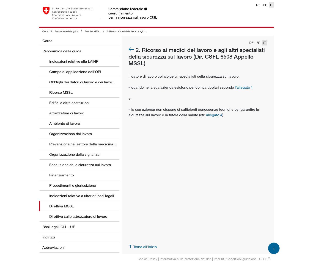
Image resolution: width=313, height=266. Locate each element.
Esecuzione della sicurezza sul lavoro (80, 164)
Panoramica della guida (66, 31)
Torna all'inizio (145, 246)
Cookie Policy (147, 259)
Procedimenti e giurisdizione (72, 185)
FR (265, 5)
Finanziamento (61, 175)
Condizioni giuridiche (241, 259)
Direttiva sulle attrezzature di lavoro (78, 216)
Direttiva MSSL (92, 31)
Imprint (219, 259)
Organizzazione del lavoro (70, 133)
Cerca (45, 31)
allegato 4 (214, 115)
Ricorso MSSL (61, 92)
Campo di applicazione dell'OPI (75, 71)
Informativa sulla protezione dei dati (185, 259)
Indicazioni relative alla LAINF (73, 61)
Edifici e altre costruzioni (69, 102)
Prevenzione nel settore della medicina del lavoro (89, 144)
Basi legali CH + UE (58, 226)
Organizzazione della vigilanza (74, 154)
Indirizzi (48, 237)
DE (258, 5)
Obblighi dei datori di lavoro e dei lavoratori (84, 82)
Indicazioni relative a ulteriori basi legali (81, 195)
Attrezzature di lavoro (66, 113)
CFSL (263, 259)
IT (271, 5)
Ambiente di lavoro (64, 123)
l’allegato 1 (244, 87)
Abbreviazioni (53, 247)
